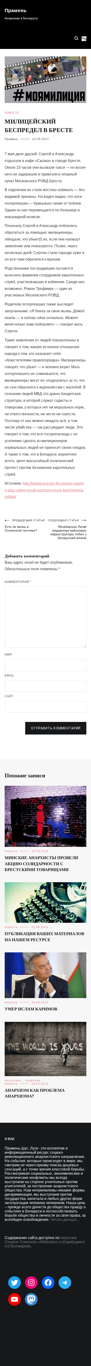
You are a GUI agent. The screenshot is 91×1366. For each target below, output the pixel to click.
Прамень (16, 11)
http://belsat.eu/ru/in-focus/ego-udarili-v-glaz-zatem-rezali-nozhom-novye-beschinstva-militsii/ (45, 490)
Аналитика (13, 1080)
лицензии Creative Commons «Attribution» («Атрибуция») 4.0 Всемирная (45, 1242)
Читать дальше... (64, 1220)
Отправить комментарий (55, 728)
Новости (12, 112)
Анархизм (32, 1080)
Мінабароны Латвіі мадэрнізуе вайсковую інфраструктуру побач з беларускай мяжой (67, 529)
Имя (8, 654)
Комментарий (18, 581)
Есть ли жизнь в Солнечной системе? (25, 525)
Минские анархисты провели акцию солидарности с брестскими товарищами (41, 864)
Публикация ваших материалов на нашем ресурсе (44, 936)
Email (9, 675)
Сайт (9, 696)
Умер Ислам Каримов (31, 1009)
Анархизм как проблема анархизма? (35, 1093)
